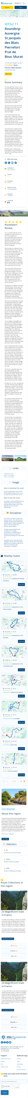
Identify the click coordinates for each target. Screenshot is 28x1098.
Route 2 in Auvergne (9, 477)
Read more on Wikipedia (8, 834)
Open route (8, 74)
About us (19, 1058)
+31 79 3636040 (5, 1051)
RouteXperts (20, 1064)
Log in (20, 7)
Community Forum (5, 1058)
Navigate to (18, 3)
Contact (3, 1061)
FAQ (2, 1064)
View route (21, 584)
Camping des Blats (8, 473)
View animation (11, 169)
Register (7, 7)
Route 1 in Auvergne (9, 475)
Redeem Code (4, 1067)
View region (5, 839)
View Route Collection (7, 938)
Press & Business (21, 1069)
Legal (18, 1061)
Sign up (5, 1092)
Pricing (18, 1067)
